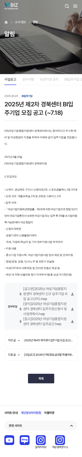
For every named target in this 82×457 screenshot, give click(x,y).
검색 (67, 6)
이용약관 (49, 413)
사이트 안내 (10, 413)
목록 (41, 378)
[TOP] (72, 451)
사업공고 (10, 79)
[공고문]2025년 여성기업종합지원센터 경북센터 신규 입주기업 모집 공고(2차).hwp (45, 294)
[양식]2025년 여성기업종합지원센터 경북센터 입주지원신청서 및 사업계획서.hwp (45, 309)
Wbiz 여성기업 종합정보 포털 (11, 6)
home (6, 22)
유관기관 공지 (49, 79)
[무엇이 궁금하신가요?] (72, 438)
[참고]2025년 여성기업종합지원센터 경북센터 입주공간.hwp (44, 321)
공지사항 (28, 79)
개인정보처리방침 (31, 413)
